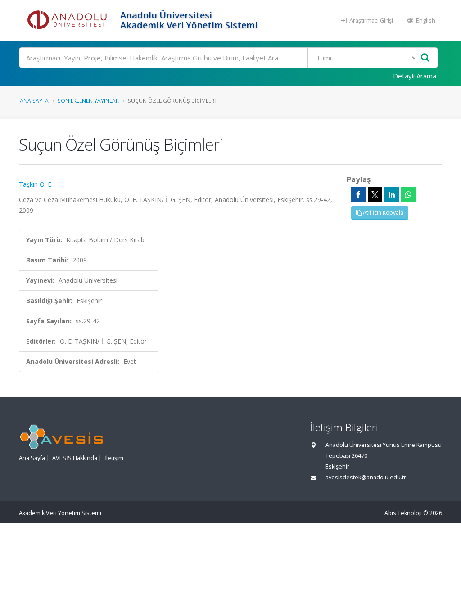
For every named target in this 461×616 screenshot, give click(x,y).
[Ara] (425, 58)
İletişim (113, 458)
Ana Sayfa (34, 100)
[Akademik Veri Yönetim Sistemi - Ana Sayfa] (68, 20)
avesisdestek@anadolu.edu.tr (365, 477)
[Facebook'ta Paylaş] (358, 194)
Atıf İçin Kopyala (382, 212)
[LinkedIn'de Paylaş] (391, 194)
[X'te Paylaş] (375, 194)
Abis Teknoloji (403, 513)
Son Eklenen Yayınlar (88, 100)
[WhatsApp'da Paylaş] (408, 194)
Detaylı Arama (414, 75)
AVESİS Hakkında (74, 458)
